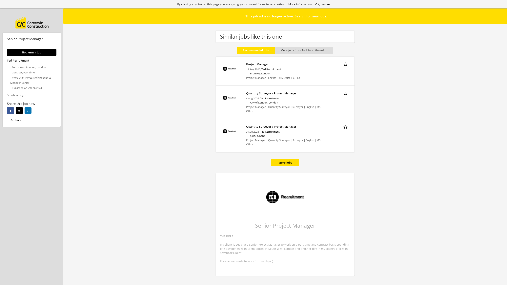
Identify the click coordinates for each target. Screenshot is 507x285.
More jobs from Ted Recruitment (302, 50)
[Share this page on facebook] (10, 110)
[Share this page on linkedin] (28, 110)
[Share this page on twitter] (19, 110)
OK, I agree (322, 4)
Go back (15, 120)
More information (300, 4)
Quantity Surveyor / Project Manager (271, 93)
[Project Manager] (229, 68)
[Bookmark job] (346, 64)
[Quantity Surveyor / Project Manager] (229, 97)
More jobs (285, 162)
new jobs (319, 16)
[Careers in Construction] (32, 22)
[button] (501, 15)
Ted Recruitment (271, 69)
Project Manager (257, 64)
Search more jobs (17, 95)
